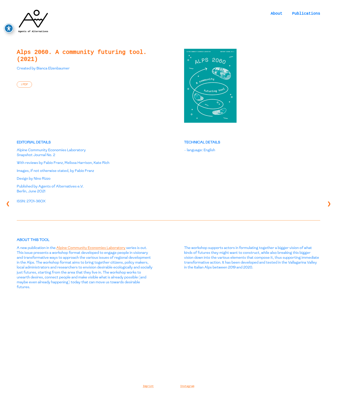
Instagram (187, 386)
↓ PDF (24, 84)
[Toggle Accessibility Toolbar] (8, 28)
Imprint (148, 386)
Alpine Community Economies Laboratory (90, 247)
